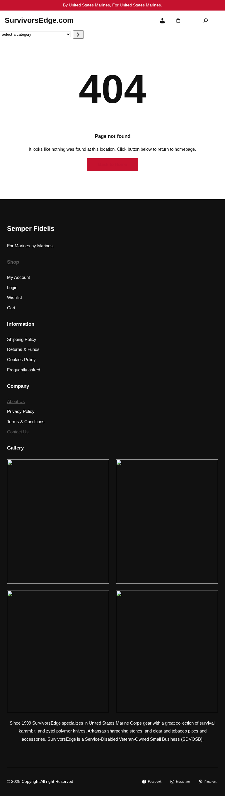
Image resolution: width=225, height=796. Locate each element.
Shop (13, 262)
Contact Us (18, 432)
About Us (16, 401)
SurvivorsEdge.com (39, 20)
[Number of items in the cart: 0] (178, 20)
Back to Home (112, 164)
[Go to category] (78, 34)
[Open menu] (116, 20)
